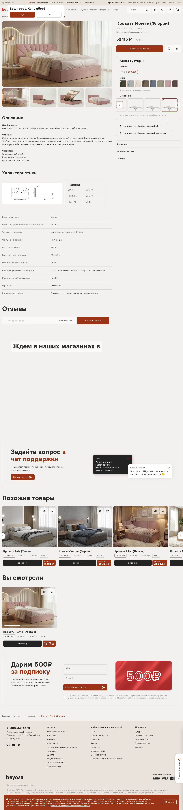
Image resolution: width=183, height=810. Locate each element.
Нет (49, 14)
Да (22, 14)
